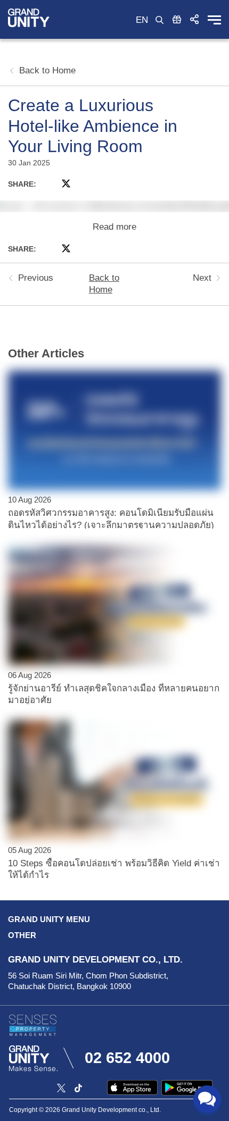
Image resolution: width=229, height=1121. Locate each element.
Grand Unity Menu (49, 919)
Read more (114, 227)
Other (22, 935)
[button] (194, 19)
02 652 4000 (127, 1057)
